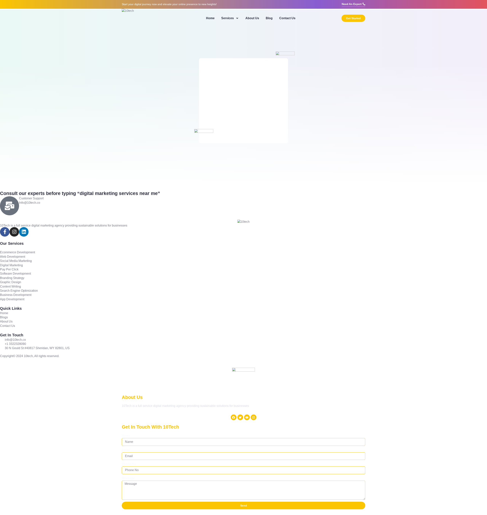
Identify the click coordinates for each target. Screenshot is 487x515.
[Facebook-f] (5, 232)
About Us (252, 18)
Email (126, 450)
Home (210, 18)
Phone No (129, 464)
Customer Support (31, 198)
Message (128, 478)
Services (227, 18)
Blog (269, 18)
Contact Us (287, 18)
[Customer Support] (9, 205)
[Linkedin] (24, 232)
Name (126, 435)
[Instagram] (14, 232)
